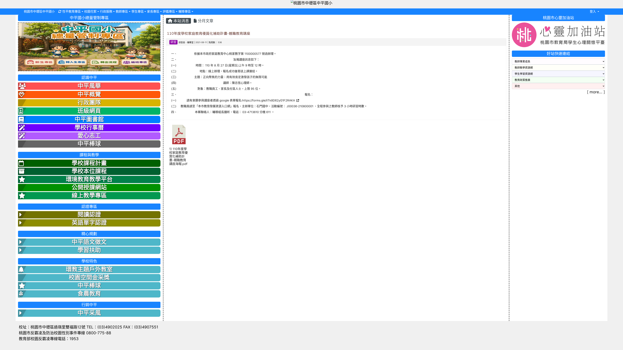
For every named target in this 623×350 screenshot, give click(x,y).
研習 (173, 42)
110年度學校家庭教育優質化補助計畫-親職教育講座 (208, 33)
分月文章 (205, 20)
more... (596, 92)
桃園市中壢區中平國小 (39, 11)
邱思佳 (182, 42)
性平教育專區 (71, 11)
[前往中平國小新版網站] (89, 46)
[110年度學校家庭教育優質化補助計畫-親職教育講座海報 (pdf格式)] (179, 134)
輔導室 (190, 42)
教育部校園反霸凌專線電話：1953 (49, 338)
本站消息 (180, 20)
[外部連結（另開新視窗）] (297, 100)
